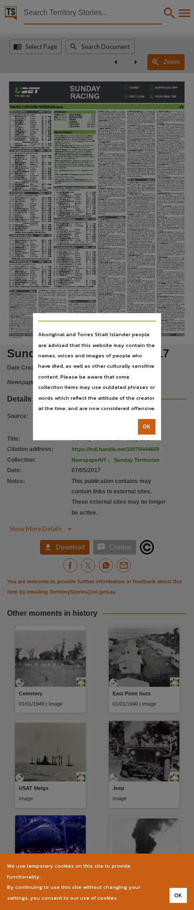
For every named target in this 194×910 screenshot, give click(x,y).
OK (147, 427)
